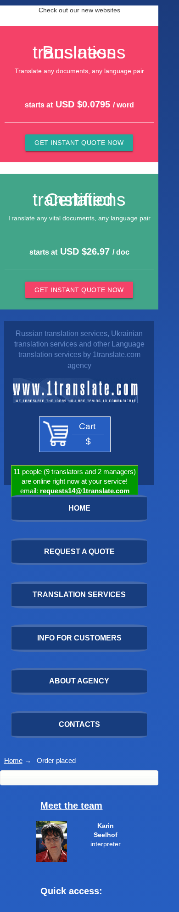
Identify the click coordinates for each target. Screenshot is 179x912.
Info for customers (79, 638)
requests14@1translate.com (84, 491)
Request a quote (79, 551)
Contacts (79, 724)
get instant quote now (79, 142)
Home (13, 760)
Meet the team (71, 805)
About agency (79, 681)
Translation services (79, 594)
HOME (79, 508)
